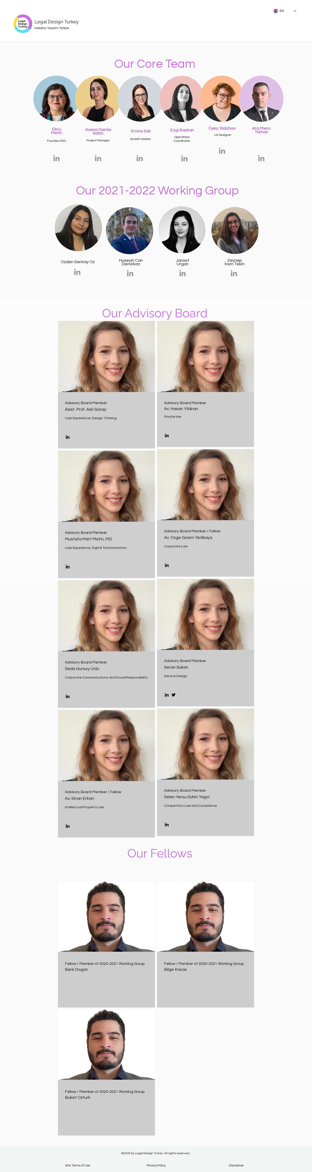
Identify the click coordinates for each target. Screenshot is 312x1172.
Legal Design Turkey (57, 21)
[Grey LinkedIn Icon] (77, 271)
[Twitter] (173, 694)
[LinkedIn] (67, 437)
